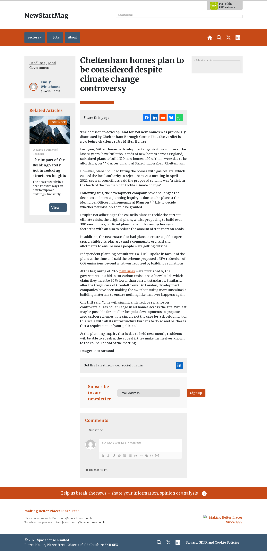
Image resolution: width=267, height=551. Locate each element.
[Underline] (113, 455)
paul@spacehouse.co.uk (76, 518)
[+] (157, 455)
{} (151, 455)
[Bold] (103, 455)
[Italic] (108, 455)
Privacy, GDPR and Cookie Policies (212, 542)
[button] (34, 37)
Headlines (37, 63)
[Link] (146, 455)
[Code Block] (141, 455)
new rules (127, 271)
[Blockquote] (135, 455)
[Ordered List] (124, 455)
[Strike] (119, 455)
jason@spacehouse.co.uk (88, 522)
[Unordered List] (130, 455)
